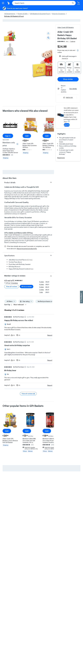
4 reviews (14, 283)
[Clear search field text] (70, 3)
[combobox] (44, 3)
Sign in (7, 136)
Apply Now (67, 125)
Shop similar (68, 79)
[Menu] (3, 3)
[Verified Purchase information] (25, 317)
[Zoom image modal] (48, 38)
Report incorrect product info (27, 249)
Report (49, 335)
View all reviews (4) (28, 394)
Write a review (27, 286)
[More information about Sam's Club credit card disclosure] (69, 121)
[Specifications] (51, 255)
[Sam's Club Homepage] (8, 3)
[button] (48, 33)
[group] (66, 41)
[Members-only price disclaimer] (17, 144)
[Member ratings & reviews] (51, 275)
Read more (61, 158)
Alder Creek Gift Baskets (65, 27)
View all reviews (11, 286)
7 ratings (72, 41)
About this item (9, 178)
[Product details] (51, 182)
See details (73, 89)
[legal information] (78, 50)
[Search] (73, 3)
